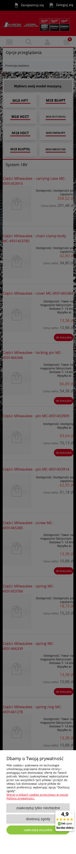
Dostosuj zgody (38, 819)
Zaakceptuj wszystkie (38, 830)
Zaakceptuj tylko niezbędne (38, 808)
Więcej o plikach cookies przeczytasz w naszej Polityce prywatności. (37, 796)
